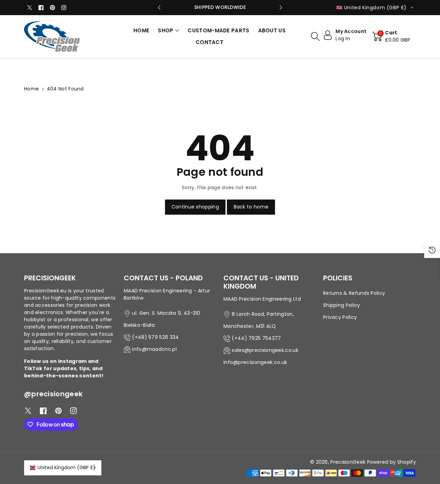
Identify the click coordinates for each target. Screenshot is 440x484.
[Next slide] (280, 7)
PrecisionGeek (347, 462)
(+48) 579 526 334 (155, 337)
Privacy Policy (340, 317)
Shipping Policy (341, 305)
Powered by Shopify (391, 462)
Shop (165, 30)
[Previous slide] (159, 7)
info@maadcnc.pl (154, 349)
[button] (168, 31)
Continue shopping (195, 206)
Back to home (251, 206)
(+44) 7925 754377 (256, 338)
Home (31, 88)
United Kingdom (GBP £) (66, 467)
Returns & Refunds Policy (354, 293)
